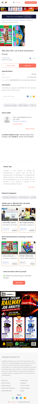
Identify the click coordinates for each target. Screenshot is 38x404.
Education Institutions (19, 20)
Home (4, 20)
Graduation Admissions (10, 197)
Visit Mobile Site (7, 391)
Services (9, 20)
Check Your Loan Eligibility (18, 17)
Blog (22, 391)
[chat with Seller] (30, 58)
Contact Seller (10, 65)
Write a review (30, 128)
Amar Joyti (6, 58)
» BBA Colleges (23, 105)
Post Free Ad (6, 383)
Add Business (6, 385)
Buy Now (27, 65)
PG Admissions (23, 197)
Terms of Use (25, 385)
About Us (5, 380)
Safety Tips (24, 380)
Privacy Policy (25, 388)
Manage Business (31, 2)
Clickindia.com (13, 402)
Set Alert (19, 283)
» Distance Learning (10, 105)
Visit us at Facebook (8, 388)
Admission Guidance (20, 121)
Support (23, 383)
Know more (31, 187)
